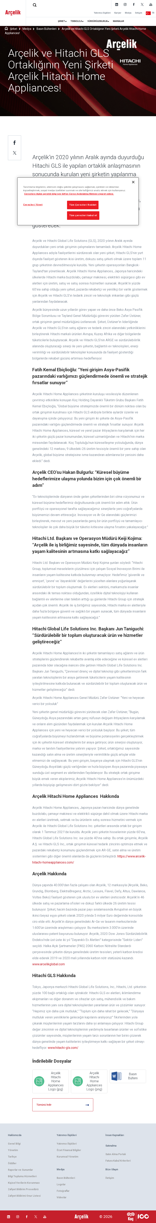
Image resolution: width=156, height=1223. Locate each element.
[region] (78, 201)
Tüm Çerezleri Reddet (82, 204)
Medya (128, 13)
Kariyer (117, 13)
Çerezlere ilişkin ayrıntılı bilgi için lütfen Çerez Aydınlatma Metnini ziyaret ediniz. (69, 193)
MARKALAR (118, 21)
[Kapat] (133, 182)
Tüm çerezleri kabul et (83, 215)
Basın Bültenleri (46, 28)
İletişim (138, 13)
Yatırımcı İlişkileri (102, 13)
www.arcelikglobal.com (48, 964)
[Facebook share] (15, 142)
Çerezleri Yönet (33, 204)
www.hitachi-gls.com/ (63, 1048)
